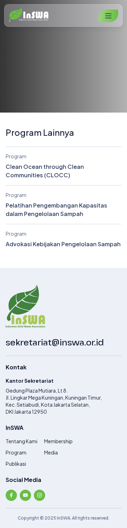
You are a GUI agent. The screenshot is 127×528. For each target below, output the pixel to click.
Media (51, 452)
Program (16, 452)
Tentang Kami (21, 441)
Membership (58, 441)
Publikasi (16, 463)
